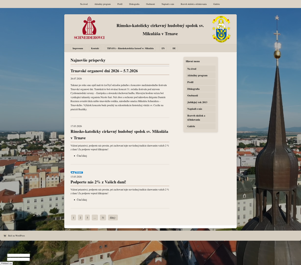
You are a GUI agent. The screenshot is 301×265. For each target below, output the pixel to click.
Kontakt (95, 48)
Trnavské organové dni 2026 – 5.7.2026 (104, 71)
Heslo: (3, 259)
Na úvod (84, 4)
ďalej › (113, 217)
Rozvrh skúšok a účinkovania (194, 4)
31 (103, 217)
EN (163, 48)
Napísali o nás (168, 4)
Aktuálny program (102, 4)
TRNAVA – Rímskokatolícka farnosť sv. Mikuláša (130, 48)
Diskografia (134, 4)
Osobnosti (150, 4)
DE (174, 48)
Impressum (78, 48)
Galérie (216, 4)
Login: (3, 255)
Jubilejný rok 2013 (197, 102)
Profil (119, 4)
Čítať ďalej (82, 155)
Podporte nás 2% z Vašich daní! (98, 182)
